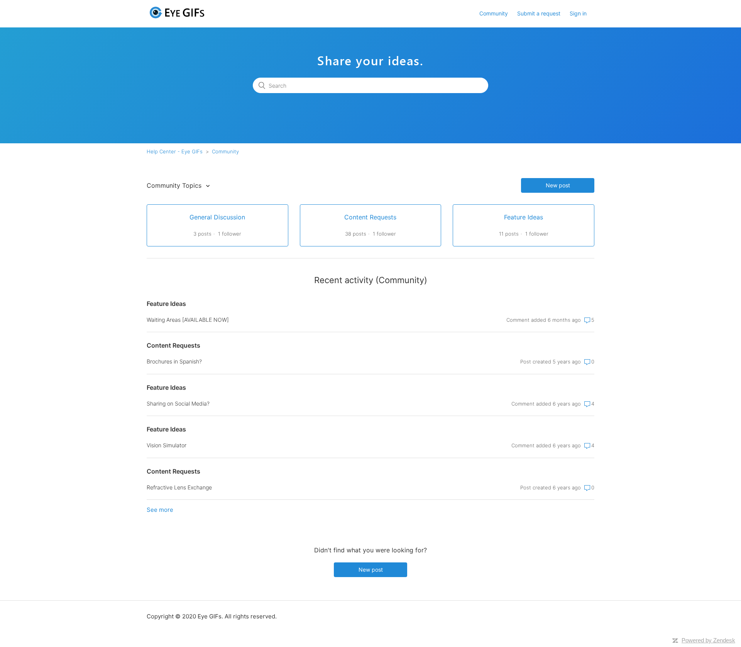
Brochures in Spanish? (174, 361)
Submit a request (538, 13)
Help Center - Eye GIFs (175, 151)
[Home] (177, 17)
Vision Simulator (166, 445)
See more (160, 509)
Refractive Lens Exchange (179, 487)
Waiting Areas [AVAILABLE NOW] (188, 319)
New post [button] (558, 185)
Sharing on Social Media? (178, 403)
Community (493, 13)
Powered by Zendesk (708, 640)
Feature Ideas (166, 303)
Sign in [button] (578, 13)
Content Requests (173, 345)
